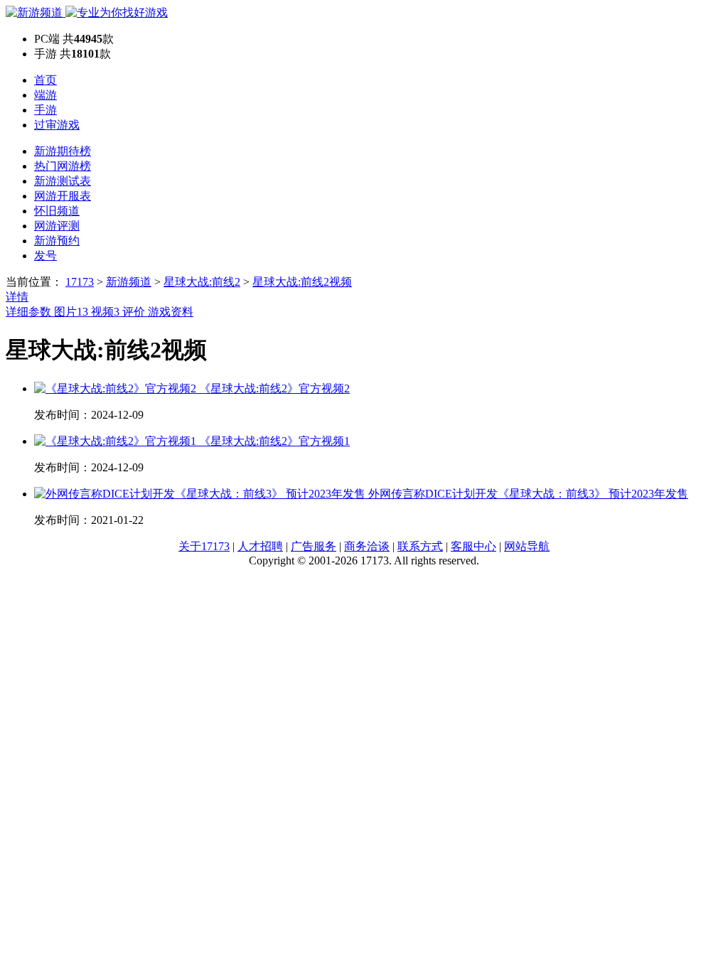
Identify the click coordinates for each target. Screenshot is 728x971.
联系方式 (420, 546)
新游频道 (128, 282)
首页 (45, 80)
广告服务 (313, 546)
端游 (45, 95)
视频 (105, 312)
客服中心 (473, 546)
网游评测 (57, 226)
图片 (71, 312)
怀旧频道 (57, 211)
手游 (45, 110)
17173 (79, 282)
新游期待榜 (62, 151)
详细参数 (30, 312)
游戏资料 (170, 312)
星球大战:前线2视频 (302, 282)
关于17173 (204, 546)
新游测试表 (62, 181)
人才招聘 (260, 546)
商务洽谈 (367, 546)
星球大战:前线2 (202, 282)
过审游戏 (57, 125)
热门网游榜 (62, 166)
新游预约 (57, 241)
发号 (45, 256)
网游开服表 (62, 196)
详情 (17, 297)
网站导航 (527, 546)
